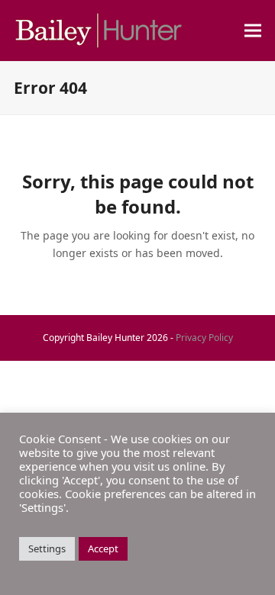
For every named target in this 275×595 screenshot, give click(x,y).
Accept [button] (103, 548)
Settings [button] (47, 548)
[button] (252, 30)
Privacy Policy (204, 337)
